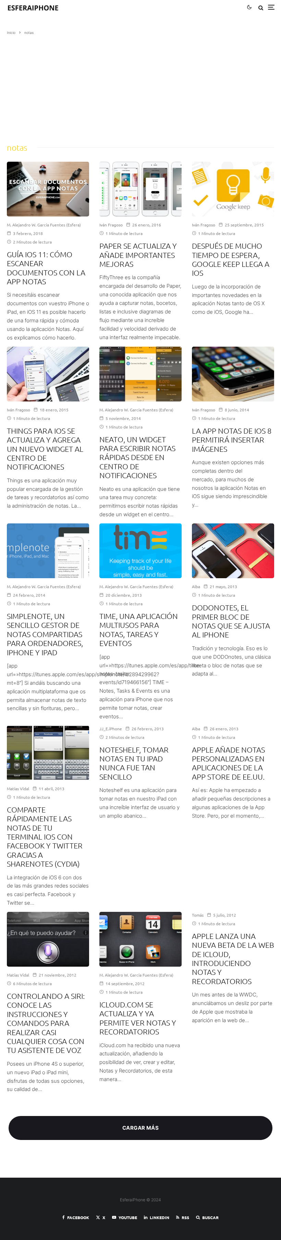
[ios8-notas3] (233, 374)
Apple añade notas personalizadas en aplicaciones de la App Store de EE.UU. (228, 763)
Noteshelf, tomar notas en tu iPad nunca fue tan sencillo (134, 763)
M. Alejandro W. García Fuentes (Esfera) (44, 224)
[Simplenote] (48, 550)
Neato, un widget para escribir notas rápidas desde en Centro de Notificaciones (137, 457)
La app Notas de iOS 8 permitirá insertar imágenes (231, 439)
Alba (196, 586)
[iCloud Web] (140, 939)
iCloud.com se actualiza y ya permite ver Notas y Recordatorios (137, 1018)
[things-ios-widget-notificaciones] (48, 374)
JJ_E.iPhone (110, 728)
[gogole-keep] (233, 189)
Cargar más (140, 1128)
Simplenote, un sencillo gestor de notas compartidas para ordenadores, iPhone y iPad (45, 634)
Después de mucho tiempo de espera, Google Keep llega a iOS (230, 259)
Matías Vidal (18, 788)
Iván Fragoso (111, 224)
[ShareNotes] (48, 753)
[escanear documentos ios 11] (48, 189)
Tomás (198, 915)
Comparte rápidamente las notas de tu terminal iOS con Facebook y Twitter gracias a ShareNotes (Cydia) (45, 836)
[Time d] (140, 550)
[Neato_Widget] (140, 374)
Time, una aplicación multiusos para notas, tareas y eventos (138, 629)
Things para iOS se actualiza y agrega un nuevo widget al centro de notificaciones (45, 448)
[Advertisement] (140, 87)
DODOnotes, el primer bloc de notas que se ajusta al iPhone (231, 621)
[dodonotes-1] (233, 550)
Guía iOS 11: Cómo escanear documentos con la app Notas (46, 268)
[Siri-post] (48, 939)
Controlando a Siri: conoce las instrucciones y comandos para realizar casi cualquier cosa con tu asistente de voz (46, 1022)
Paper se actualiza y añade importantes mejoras (138, 254)
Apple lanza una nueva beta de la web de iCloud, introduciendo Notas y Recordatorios (233, 958)
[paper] (140, 189)
